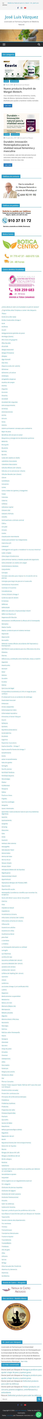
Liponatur (5, 977)
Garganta (5, 805)
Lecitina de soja (7, 957)
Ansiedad (5, 399)
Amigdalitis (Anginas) (9, 379)
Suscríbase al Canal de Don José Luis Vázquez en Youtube (21, 1214)
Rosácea (4, 1162)
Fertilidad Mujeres (8, 776)
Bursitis (4, 454)
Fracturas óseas (7, 795)
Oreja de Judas (7, 1049)
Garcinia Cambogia (8, 802)
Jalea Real (5, 937)
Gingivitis (5, 824)
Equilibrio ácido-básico (9, 730)
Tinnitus (4, 1227)
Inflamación (5, 924)
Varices (4, 1259)
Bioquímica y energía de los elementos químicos (18, 438)
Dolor (3, 672)
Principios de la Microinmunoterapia (14, 1097)
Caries (4, 487)
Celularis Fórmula (7, 514)
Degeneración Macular (9, 617)
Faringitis (5, 766)
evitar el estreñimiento (9, 759)
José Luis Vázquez (21, 17)
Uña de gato (6, 1250)
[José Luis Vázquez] (21, 31)
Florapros (5, 789)
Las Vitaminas (6, 954)
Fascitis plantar (7, 769)
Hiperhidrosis (6, 879)
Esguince (5, 740)
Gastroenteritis (7, 820)
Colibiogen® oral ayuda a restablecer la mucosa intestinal (21, 550)
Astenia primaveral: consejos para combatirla (17, 428)
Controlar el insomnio (9, 588)
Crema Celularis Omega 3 (10, 594)
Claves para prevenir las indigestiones (14, 540)
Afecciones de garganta (9, 340)
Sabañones (5, 1166)
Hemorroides (6, 853)
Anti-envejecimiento (8, 405)
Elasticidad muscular (9, 700)
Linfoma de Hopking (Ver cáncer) (12, 973)
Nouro (4, 1036)
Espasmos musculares (9, 743)
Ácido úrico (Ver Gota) (9, 317)
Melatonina (5, 999)
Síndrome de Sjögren (9, 1191)
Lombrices (5, 983)
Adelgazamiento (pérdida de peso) (13, 333)
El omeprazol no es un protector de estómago (17, 697)
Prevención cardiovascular (10, 1093)
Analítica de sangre (8, 382)
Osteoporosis (6, 1059)
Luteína (4, 990)
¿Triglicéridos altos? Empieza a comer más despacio (19, 310)
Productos (5, 1107)
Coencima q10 (6, 543)
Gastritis (4, 817)
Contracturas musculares (10, 584)
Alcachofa (5, 346)
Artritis (4, 415)
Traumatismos (6, 1240)
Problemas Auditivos (8, 1103)
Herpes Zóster (6, 866)
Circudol (4, 527)
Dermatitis (5, 640)
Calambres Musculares (9, 464)
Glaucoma (5, 830)
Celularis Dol (6, 510)
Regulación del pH (8, 1136)
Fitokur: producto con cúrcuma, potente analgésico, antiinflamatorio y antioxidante (20, 1390)
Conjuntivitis (6, 569)
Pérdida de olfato (7, 1075)
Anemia (4, 386)
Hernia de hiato (7, 856)
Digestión (5, 662)
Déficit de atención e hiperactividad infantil (16, 611)
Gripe (3, 837)
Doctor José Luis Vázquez (22, 85)
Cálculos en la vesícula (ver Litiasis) (13, 471)
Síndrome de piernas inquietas (12, 1187)
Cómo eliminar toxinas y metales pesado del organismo (20, 559)
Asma (3, 422)
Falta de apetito (7, 762)
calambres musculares (9, 461)
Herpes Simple (6, 863)
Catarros (4, 500)
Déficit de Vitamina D (9, 614)
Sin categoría (14, 81)
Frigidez (4, 799)
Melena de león (7, 1003)
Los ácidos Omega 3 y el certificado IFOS (15, 986)
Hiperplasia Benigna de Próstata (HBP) (14, 883)
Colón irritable (6, 553)
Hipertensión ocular (8, 889)
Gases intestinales (8, 808)
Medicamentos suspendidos (11, 996)
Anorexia (5, 392)
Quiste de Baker (7, 1123)
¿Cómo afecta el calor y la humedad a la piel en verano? (20, 307)
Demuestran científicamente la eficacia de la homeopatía (21, 621)
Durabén (6, 134)
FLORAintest (6, 785)
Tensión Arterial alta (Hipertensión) (13, 1220)
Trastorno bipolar (7, 1237)
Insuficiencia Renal (8, 934)
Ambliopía (5, 376)
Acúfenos (5, 327)
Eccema (4, 682)
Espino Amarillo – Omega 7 (11, 746)
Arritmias (5, 409)
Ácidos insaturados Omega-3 (11, 320)
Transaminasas (7, 1230)
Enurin (6, 81)
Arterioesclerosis (7, 412)
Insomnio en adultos (8, 927)
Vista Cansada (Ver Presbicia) (11, 1266)
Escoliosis (5, 736)
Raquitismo (5, 1126)
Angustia (5, 389)
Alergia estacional (8, 350)
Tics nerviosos (6, 1223)
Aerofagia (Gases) (7, 336)
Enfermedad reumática (9, 713)
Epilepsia (5, 723)
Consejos (5, 573)
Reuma (4, 1149)
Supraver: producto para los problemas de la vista (18, 1210)
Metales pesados (7, 1013)
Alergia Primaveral (8, 353)
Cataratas (5, 497)
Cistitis (4, 533)
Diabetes (5, 652)
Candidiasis (5, 481)
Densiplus (5, 624)
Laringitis (5, 950)
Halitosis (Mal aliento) (9, 843)
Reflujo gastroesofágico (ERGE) (12, 1129)
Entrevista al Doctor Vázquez (11, 717)
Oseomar (5, 1055)
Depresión (5, 634)
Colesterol (5, 546)
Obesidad (5, 1042)
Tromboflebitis (6, 1243)
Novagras (5, 1039)
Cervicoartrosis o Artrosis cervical (13, 520)
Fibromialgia (6, 779)
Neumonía (5, 1022)
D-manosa (5, 601)
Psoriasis (5, 1116)
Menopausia (6, 1009)
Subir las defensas (8, 1204)
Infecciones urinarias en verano (12, 921)
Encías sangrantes (8, 707)
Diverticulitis (6, 665)
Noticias (4, 1029)
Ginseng (4, 827)
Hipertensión (6, 886)
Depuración (5, 637)
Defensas (5, 604)
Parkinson (5, 1068)
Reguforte (5, 1133)
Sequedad (5, 1177)
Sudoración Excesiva (8, 1207)
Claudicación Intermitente (10, 536)
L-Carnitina (5, 940)
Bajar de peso (6, 432)
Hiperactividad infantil (9, 876)
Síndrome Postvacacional (10, 1197)
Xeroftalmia (5, 1276)
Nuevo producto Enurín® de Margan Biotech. (20, 90)
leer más (24, 1361)
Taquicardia (6, 1217)
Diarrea (4, 655)
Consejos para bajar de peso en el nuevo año (17, 581)
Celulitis (4, 517)
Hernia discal (6, 860)
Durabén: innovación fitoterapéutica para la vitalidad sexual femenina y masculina (19, 146)
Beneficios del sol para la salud (12, 435)
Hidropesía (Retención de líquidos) (13, 870)
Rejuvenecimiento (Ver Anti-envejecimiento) (16, 1143)
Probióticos (5, 1100)
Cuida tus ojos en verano (10, 598)
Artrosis (4, 418)
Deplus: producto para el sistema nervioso (16, 630)
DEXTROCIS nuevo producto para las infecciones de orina (21, 649)
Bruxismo (5, 448)
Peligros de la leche (8, 1072)
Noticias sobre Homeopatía (11, 1032)
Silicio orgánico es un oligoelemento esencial (17, 1181)
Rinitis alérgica (7, 1159)
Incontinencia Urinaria (9, 914)
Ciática (4, 523)
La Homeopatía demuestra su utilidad (14, 947)
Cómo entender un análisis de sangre (14, 563)
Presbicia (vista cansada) (10, 1090)
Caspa (4, 494)
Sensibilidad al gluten (9, 1174)
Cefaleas (4, 504)
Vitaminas (5, 1273)
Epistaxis (5, 726)
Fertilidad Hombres (8, 772)
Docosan (4, 669)
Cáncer (4, 477)
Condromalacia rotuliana (10, 566)
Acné (3, 323)
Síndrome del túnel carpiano (11, 1194)
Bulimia (4, 451)
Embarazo (5, 703)
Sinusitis (4, 1200)
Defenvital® (6, 607)
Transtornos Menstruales (10, 1233)
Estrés (4, 756)
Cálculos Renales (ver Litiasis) (11, 474)
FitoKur (4, 782)
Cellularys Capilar (7, 507)
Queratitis (5, 1120)
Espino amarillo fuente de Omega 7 (13, 749)
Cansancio (5, 484)
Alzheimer (5, 369)
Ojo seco (4, 1045)
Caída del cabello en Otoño (11, 458)
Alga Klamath (6, 359)
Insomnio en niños (8, 931)
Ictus (3, 904)
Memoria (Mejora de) (9, 1006)
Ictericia (4, 901)
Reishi (4, 1139)
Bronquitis (5, 445)
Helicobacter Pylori (8, 850)
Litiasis (4, 980)
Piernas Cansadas (8, 1081)
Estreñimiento (6, 753)
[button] (39, 1415)
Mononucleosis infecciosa (10, 1019)
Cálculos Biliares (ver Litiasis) (11, 468)
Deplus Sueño (6, 627)
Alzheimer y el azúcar (9, 372)
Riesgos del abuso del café (10, 1152)
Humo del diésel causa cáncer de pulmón (15, 898)
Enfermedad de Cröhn (9, 710)
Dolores (4, 675)
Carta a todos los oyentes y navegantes (15, 491)
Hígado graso (6, 873)
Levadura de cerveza (8, 967)
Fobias (4, 792)
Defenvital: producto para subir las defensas (24, 1395)
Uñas (3, 1253)
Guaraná (4, 840)
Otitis (3, 1062)
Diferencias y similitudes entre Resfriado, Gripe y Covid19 (21, 659)
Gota (3, 833)
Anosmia (4, 395)
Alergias (4, 356)
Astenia (4, 425)
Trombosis (5, 1246)
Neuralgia (5, 1026)
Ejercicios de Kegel (8, 688)
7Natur (4, 313)
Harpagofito (5, 847)
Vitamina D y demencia (9, 1269)
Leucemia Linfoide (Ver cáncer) (12, 960)
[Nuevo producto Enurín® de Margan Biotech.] (21, 70)
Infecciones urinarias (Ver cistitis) (13, 918)
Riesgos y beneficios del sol (11, 1156)
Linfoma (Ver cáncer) (8, 970)
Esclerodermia (6, 733)
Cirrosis (4, 530)
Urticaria (4, 1256)
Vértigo (4, 1263)
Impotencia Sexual (8, 908)
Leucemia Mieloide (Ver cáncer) (12, 963)
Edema (4, 685)
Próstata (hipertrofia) (8, 1113)
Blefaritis (5, 441)
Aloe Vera (5, 363)
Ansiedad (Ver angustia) (10, 402)
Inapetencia (6, 911)
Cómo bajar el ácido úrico (10, 556)
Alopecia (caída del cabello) (11, 366)
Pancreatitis (6, 1065)
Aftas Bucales (6, 343)
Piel (3, 1078)
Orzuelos (5, 1052)
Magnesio (5, 993)
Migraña (4, 1016)
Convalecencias (7, 591)
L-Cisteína (5, 944)
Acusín (4, 330)
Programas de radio (8, 1110)
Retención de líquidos (9, 1146)
